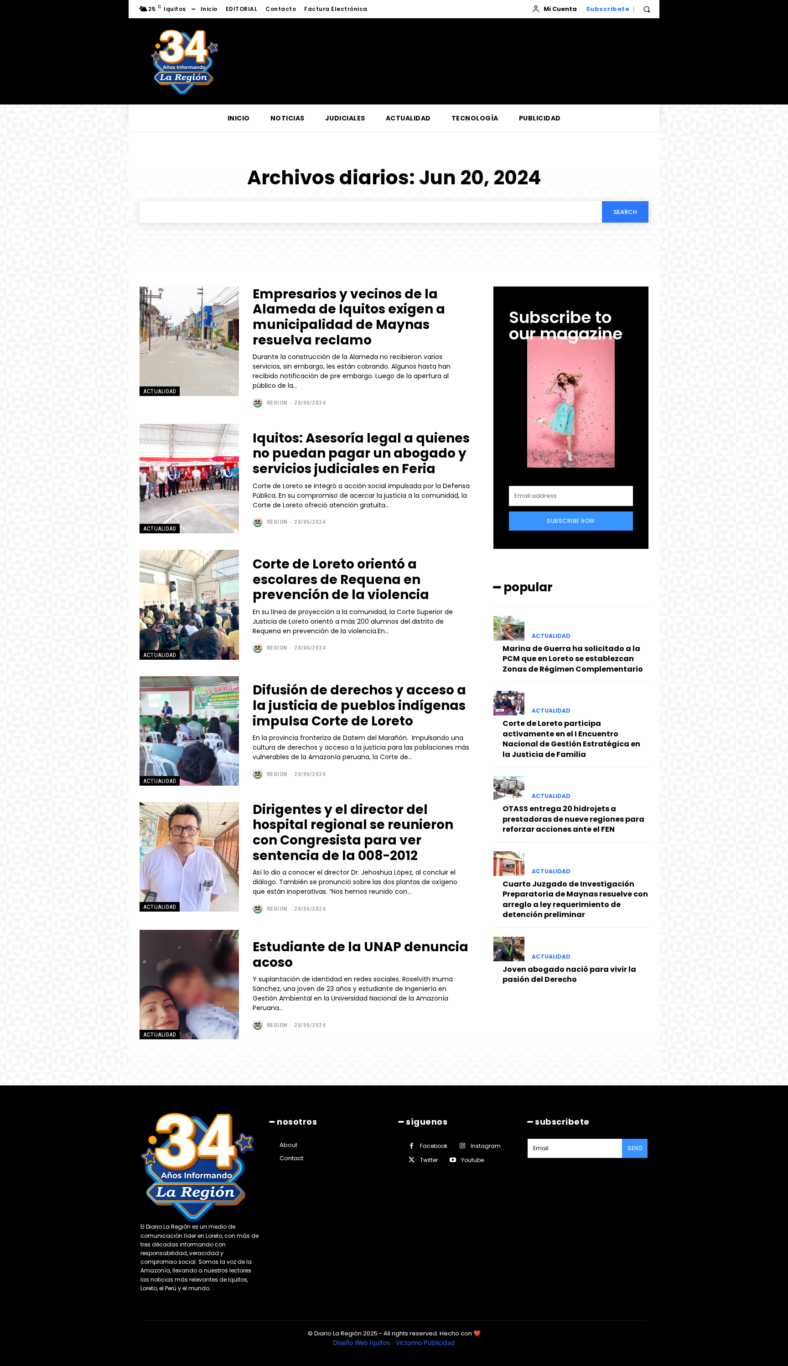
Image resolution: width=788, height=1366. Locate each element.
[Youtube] (452, 1160)
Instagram (486, 1146)
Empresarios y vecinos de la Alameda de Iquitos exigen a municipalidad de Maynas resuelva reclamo (349, 317)
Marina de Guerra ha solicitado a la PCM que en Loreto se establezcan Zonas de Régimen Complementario (573, 658)
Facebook (433, 1146)
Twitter (429, 1160)
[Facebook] (411, 1146)
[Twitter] (411, 1160)
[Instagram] (462, 1146)
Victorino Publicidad (425, 1342)
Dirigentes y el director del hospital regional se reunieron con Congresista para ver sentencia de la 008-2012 (353, 833)
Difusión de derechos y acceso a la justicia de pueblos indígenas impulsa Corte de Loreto (359, 705)
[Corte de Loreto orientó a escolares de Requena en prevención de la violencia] (189, 604)
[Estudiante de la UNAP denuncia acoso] (189, 984)
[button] (647, 9)
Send (634, 1148)
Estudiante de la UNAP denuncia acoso (360, 954)
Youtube (472, 1160)
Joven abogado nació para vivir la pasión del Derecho (569, 974)
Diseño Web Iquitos (362, 1342)
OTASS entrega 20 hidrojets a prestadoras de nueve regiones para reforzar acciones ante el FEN (573, 818)
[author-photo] (259, 402)
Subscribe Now (571, 521)
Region (277, 402)
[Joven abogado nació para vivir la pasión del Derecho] (508, 949)
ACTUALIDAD (159, 391)
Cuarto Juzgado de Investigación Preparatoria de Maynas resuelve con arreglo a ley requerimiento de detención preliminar (575, 899)
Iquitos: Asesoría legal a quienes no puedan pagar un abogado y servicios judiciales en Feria (361, 453)
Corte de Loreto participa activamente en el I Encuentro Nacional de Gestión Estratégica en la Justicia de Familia (571, 738)
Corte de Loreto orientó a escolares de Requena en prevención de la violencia (341, 579)
